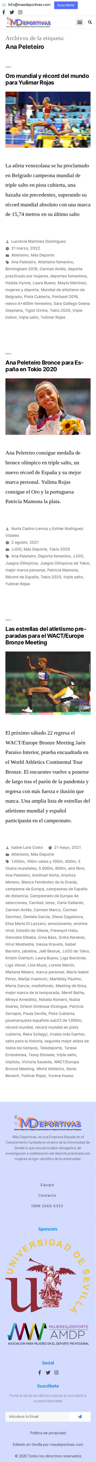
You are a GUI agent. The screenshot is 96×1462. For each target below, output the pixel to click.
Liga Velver (15, 965)
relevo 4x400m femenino (28, 303)
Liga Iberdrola (73, 958)
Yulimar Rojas (53, 317)
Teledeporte (51, 1048)
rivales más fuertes (67, 1034)
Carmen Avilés (53, 269)
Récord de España (21, 577)
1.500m (18, 861)
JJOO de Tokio (75, 951)
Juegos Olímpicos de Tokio (64, 563)
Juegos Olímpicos (21, 563)
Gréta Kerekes (71, 937)
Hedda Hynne (18, 283)
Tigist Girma (36, 310)
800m (60, 868)
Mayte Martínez (72, 283)
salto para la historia (23, 1041)
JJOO (16, 549)
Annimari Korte (45, 875)
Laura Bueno (44, 283)
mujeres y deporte (22, 289)
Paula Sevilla (34, 1013)
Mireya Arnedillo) (21, 999)
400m (70, 861)
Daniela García (36, 916)
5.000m (46, 868)
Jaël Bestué (49, 951)
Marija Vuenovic (33, 979)
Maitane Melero (19, 972)
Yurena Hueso (60, 1075)
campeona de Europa (24, 889)
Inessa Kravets (49, 944)
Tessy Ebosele (41, 1054)
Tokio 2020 (60, 310)
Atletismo (20, 255)
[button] (66, 5)
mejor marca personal (25, 570)
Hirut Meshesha (19, 944)
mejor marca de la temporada (32, 992)
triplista (12, 1062)
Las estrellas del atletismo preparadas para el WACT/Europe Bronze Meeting (45, 635)
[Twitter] (12, 12)
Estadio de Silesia (32, 930)
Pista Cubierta (37, 296)
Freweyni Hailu (64, 930)
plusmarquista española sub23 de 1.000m (43, 1020)
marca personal (50, 972)
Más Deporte (42, 255)
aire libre (76, 868)
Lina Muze (37, 965)
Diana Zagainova (67, 916)
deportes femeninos (68, 276)
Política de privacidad (48, 1433)
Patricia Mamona (62, 570)
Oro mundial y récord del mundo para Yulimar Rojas (47, 79)
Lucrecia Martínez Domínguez (38, 241)
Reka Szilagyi (35, 1034)
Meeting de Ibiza (71, 985)
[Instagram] (20, 12)
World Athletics (50, 1068)
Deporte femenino (54, 556)
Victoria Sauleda (37, 1062)
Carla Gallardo (70, 902)
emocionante (59, 923)
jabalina (29, 951)
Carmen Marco (47, 910)
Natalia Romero (53, 999)
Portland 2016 (65, 296)
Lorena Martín (61, 965)
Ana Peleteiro (23, 262)
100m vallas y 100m (45, 861)
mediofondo (42, 985)
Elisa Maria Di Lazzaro (25, 923)
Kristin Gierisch (19, 958)
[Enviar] (80, 1417)
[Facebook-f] (3, 12)
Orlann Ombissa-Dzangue (43, 1006)
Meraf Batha (73, 992)
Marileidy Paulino (65, 979)
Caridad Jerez (42, 902)
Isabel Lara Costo (27, 847)
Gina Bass (47, 937)
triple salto (28, 317)
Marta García (17, 985)
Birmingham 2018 (21, 269)
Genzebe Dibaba (20, 937)
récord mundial (19, 1027)
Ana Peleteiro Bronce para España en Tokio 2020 (44, 366)
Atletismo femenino (55, 262)
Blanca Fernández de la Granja (49, 882)
